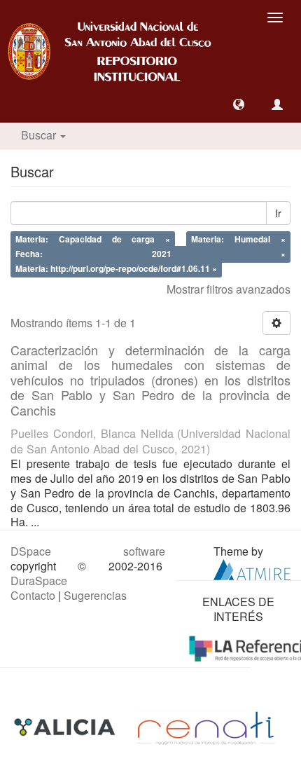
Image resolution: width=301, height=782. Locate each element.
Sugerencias (95, 595)
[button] (238, 104)
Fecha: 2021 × (150, 253)
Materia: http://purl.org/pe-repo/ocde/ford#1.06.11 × (116, 268)
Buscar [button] (40, 135)
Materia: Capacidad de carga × (92, 239)
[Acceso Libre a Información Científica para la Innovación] (66, 727)
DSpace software (87, 551)
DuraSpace (38, 580)
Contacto (32, 595)
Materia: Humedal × (238, 239)
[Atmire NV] (252, 568)
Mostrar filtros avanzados (228, 289)
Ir (278, 213)
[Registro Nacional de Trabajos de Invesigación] (206, 727)
